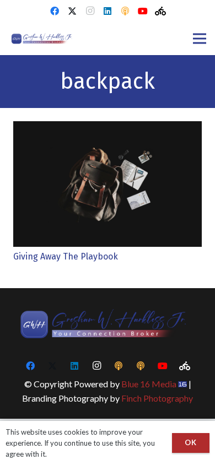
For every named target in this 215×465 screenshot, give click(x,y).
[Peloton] (160, 11)
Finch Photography (157, 398)
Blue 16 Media (148, 384)
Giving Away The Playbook (65, 256)
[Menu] (199, 38)
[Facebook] (54, 11)
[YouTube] (143, 11)
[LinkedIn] (107, 11)
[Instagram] (90, 11)
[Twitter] (72, 11)
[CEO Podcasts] (125, 11)
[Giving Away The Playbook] (107, 128)
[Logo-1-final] (43, 38)
